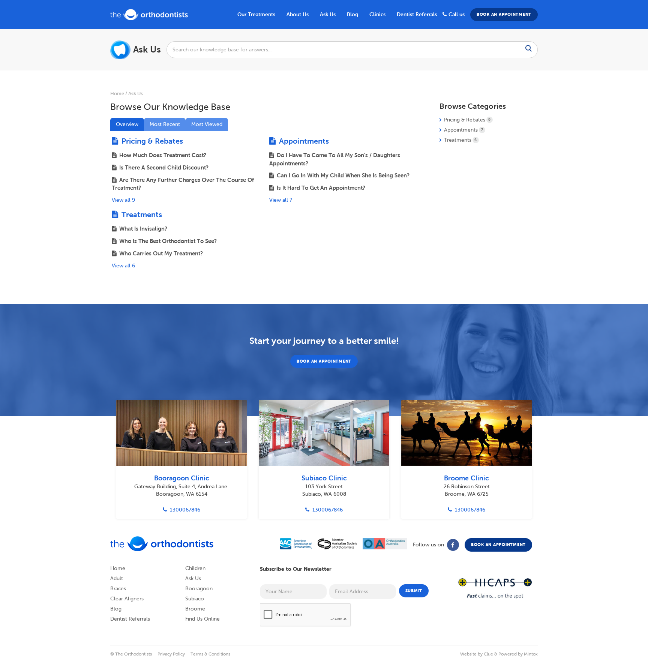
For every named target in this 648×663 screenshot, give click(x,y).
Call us (456, 14)
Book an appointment (504, 14)
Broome (195, 609)
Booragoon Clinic (181, 478)
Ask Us (328, 14)
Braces (118, 588)
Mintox (531, 654)
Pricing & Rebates (151, 141)
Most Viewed (206, 124)
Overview (127, 124)
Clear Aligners (127, 599)
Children (195, 568)
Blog (116, 609)
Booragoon (199, 588)
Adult (116, 578)
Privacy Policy (171, 654)
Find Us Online (202, 619)
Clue (488, 654)
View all (123, 200)
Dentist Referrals (417, 14)
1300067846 (185, 510)
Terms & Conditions (210, 654)
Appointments (303, 141)
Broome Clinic (466, 478)
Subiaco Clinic (324, 478)
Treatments (141, 214)
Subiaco (194, 599)
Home (117, 93)
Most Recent (165, 124)
